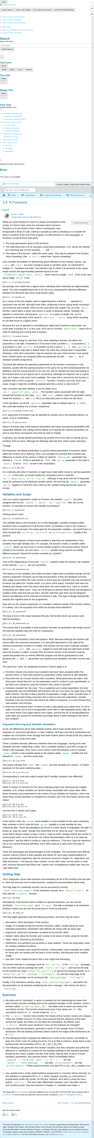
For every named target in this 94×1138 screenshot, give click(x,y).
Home (14, 195)
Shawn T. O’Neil (17, 214)
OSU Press (37, 217)
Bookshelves (30, 195)
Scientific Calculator (12, 131)
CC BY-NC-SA (9, 1095)
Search (6, 190)
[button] (9, 148)
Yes (7, 1115)
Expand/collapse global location (90, 194)
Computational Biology (52, 195)
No (16, 1115)
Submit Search (7, 49)
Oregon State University (20, 217)
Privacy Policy (67, 1132)
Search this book (6, 41)
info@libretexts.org (55, 1134)
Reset (4, 66)
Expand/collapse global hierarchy (5, 195)
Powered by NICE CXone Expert (37, 1125)
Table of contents (81, 223)
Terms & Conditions (81, 1132)
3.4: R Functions (21, 1092)
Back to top (7, 1103)
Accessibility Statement (11, 1134)
